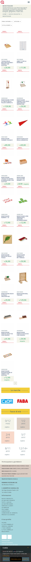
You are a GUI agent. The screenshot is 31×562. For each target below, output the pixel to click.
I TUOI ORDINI (6, 528)
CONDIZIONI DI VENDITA (9, 513)
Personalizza (16, 559)
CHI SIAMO (5, 509)
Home (5, 14)
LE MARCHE (5, 507)
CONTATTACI (6, 511)
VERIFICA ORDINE (7, 526)
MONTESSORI (7, 16)
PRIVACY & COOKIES (8, 514)
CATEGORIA (16, 21)
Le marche (15, 390)
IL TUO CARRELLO (7, 529)
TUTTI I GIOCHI (6, 502)
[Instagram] (9, 537)
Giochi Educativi (14, 14)
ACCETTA (25, 559)
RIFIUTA (6, 559)
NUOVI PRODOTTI (7, 498)
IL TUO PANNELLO (7, 524)
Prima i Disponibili (6, 21)
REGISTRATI (5, 531)
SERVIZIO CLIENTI (7, 505)
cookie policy (6, 556)
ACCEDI (4, 522)
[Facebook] (4, 537)
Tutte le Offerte (6, 25)
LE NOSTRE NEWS (7, 504)
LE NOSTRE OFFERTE (8, 500)
